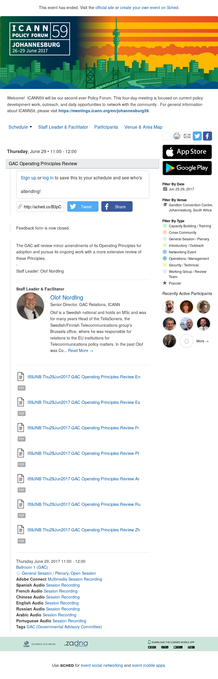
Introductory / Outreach (186, 245)
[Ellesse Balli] (203, 307)
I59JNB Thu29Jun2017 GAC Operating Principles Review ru (84, 504)
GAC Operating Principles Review (43, 163)
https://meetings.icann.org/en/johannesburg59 (103, 110)
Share (120, 206)
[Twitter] (197, 136)
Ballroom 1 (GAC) (32, 567)
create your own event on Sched (149, 7)
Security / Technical (184, 264)
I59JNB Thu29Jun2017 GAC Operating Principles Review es (84, 402)
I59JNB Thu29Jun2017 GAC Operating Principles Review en (84, 376)
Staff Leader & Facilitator (63, 127)
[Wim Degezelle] (186, 324)
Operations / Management (189, 258)
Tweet (86, 206)
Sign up (28, 177)
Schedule (18, 127)
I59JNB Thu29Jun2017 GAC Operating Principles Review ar (83, 478)
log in (48, 177)
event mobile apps (148, 665)
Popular (175, 283)
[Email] (187, 136)
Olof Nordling (66, 297)
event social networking (102, 665)
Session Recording (63, 585)
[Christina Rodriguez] (186, 307)
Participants (106, 127)
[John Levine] (169, 307)
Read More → (80, 350)
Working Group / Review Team (187, 274)
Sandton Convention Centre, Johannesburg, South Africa (191, 207)
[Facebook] (207, 136)
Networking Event (182, 251)
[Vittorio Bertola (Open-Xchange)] (169, 324)
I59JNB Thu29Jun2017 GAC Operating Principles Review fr (83, 427)
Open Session (83, 573)
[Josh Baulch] (203, 324)
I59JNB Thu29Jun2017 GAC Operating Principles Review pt (83, 453)
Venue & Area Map (143, 127)
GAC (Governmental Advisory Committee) (64, 626)
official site (104, 7)
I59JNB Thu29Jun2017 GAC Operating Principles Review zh (84, 529)
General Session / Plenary (44, 573)
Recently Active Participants (187, 293)
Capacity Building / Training (190, 225)
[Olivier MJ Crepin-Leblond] (169, 341)
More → (202, 340)
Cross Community (182, 232)
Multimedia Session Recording (75, 579)
